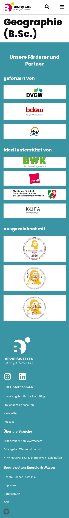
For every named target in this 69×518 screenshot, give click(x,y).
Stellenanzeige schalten (19, 404)
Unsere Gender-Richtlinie (20, 477)
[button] (62, 7)
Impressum (11, 485)
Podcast (9, 421)
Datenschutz (12, 493)
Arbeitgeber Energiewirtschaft (23, 441)
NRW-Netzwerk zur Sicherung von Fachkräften (33, 457)
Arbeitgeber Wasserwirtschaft (23, 449)
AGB (6, 502)
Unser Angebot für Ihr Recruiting (24, 396)
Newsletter (11, 413)
